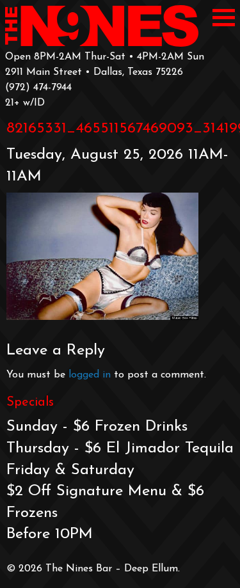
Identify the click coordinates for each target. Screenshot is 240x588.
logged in (89, 375)
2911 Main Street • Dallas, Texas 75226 (94, 72)
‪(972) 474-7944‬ (38, 88)
